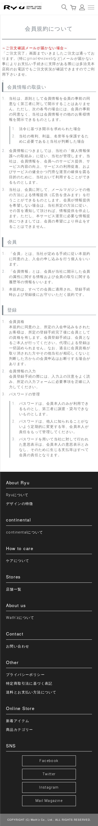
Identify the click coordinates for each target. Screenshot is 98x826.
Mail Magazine (49, 801)
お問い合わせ (17, 646)
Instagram (49, 787)
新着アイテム (17, 721)
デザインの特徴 (19, 504)
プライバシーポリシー (25, 675)
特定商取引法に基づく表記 (29, 683)
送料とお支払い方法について (31, 692)
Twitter (49, 774)
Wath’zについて (20, 618)
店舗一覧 (14, 589)
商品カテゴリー (19, 730)
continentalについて (24, 532)
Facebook (48, 761)
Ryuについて (17, 495)
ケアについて (17, 561)
